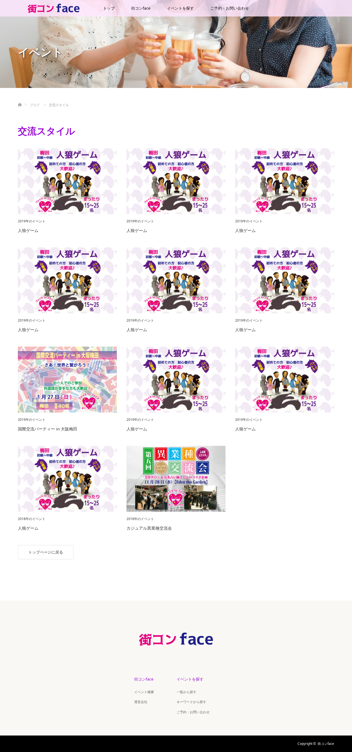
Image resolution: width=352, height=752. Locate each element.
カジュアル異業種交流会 (149, 528)
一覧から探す (186, 692)
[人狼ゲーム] (67, 181)
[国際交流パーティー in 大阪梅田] (67, 380)
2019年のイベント (31, 221)
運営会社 (140, 702)
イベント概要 (144, 692)
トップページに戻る (45, 552)
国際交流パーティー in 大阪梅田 (47, 429)
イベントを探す (180, 8)
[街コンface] (176, 651)
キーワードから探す (191, 702)
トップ (109, 8)
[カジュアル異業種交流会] (176, 479)
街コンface (140, 8)
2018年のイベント (31, 519)
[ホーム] (19, 98)
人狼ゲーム (28, 230)
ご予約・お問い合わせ (229, 8)
